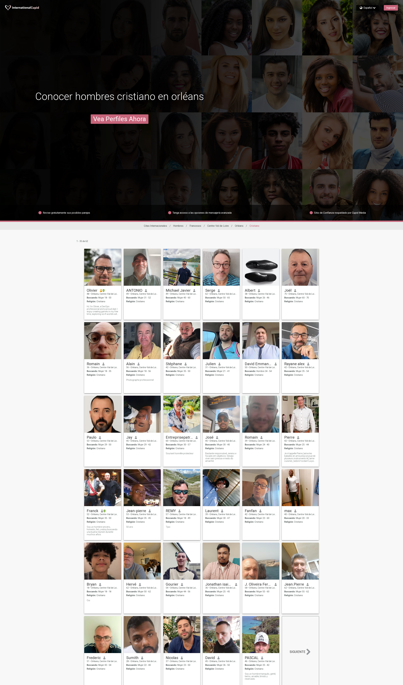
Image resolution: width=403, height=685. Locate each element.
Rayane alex (294, 364)
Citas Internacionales (155, 225)
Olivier (92, 290)
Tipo (168, 527)
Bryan (91, 584)
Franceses (195, 225)
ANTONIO (134, 290)
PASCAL (251, 658)
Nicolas (172, 658)
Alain (130, 364)
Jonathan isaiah (219, 584)
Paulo (91, 437)
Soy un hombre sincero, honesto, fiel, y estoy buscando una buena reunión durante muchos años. (102, 531)
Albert (250, 290)
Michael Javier (178, 290)
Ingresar (390, 7)
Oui (88, 600)
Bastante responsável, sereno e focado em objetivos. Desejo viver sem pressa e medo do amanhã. (220, 457)
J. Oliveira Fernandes (258, 584)
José (209, 437)
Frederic (94, 658)
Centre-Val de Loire (218, 225)
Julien (210, 364)
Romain (93, 364)
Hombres (178, 225)
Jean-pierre (136, 511)
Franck (92, 511)
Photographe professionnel (140, 380)
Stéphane (174, 364)
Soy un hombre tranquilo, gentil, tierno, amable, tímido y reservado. (260, 676)
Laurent (212, 511)
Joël (288, 290)
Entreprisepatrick (179, 437)
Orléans (239, 225)
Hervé (131, 584)
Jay (129, 437)
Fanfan (251, 511)
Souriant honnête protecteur (179, 453)
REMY (171, 511)
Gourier (172, 584)
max (288, 511)
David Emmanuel (258, 364)
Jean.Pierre (294, 584)
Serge (210, 290)
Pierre (289, 437)
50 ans (129, 527)
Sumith (132, 658)
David (210, 658)
